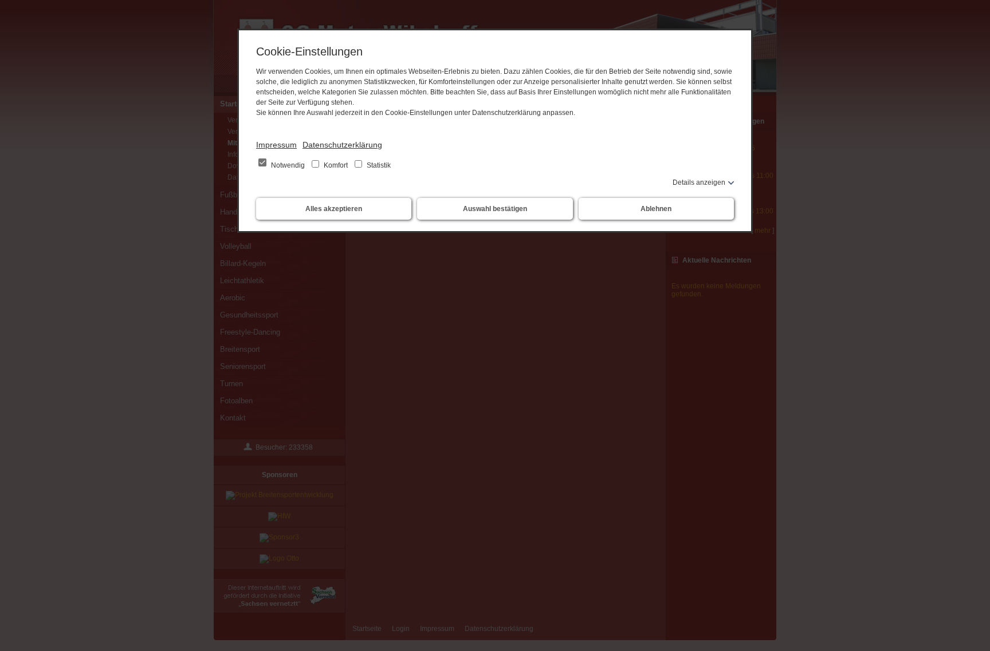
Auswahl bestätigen (495, 209)
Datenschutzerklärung (342, 144)
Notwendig (288, 165)
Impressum (276, 144)
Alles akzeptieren (333, 209)
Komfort (335, 165)
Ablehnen (656, 209)
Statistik (378, 165)
